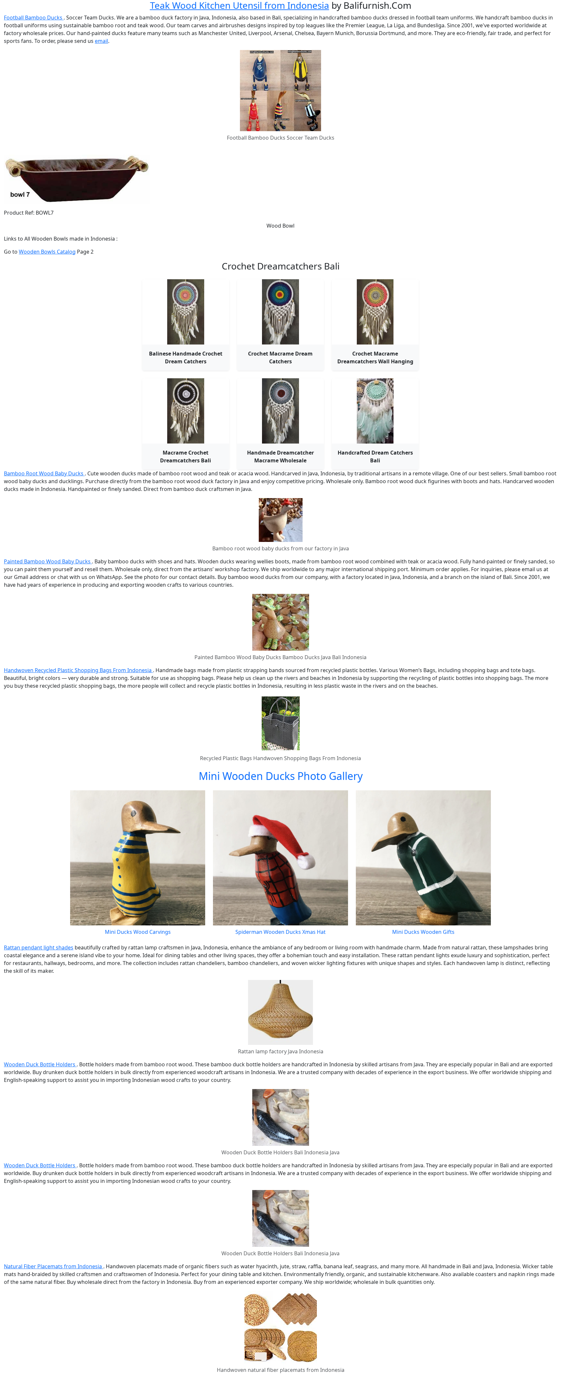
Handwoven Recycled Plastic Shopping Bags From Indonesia (78, 670)
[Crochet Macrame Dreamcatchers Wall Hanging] (375, 312)
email (101, 40)
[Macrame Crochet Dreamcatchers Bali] (185, 411)
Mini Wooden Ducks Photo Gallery (281, 776)
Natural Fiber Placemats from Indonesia (53, 1266)
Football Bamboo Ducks (34, 17)
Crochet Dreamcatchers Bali (281, 266)
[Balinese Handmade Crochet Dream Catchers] (185, 312)
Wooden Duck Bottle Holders (40, 1064)
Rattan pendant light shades (38, 947)
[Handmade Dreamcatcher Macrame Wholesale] (280, 411)
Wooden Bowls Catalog (47, 251)
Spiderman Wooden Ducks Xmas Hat (280, 931)
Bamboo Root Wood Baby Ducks (44, 473)
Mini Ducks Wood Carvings (138, 931)
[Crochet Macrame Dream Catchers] (280, 312)
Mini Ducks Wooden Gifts (423, 931)
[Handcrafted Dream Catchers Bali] (375, 411)
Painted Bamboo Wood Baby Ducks (48, 561)
